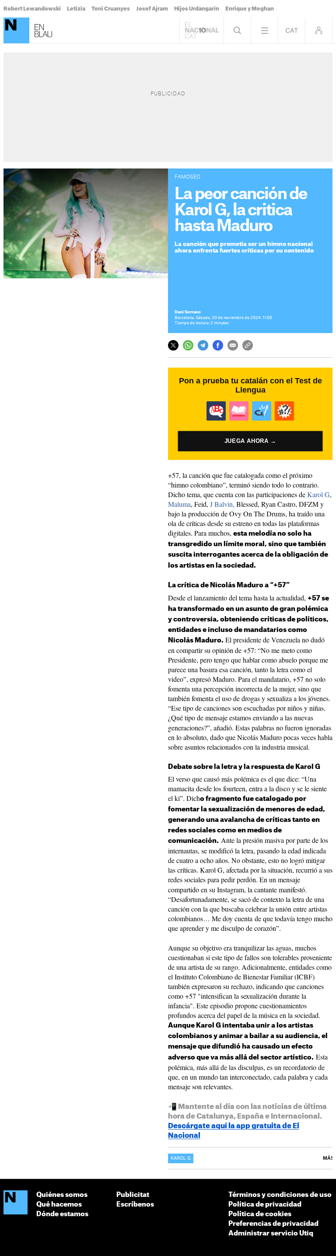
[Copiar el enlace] (247, 345)
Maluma (179, 504)
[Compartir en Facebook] (218, 345)
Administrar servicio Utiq (270, 1233)
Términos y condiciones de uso (280, 1195)
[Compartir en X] (173, 345)
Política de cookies (259, 1214)
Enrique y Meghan (249, 8)
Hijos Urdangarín (196, 8)
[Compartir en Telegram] (203, 345)
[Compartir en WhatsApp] (188, 345)
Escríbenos (135, 1204)
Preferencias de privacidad (273, 1224)
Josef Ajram (152, 8)
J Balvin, (222, 504)
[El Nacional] (16, 30)
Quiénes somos (62, 1195)
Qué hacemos (59, 1204)
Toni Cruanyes (110, 8)
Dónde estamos (62, 1214)
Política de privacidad (264, 1204)
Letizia (76, 8)
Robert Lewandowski (32, 8)
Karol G (318, 494)
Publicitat (132, 1195)
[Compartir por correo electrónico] (233, 345)
